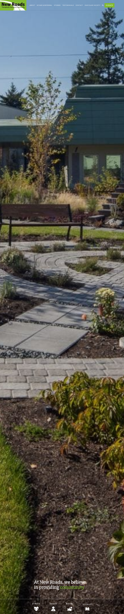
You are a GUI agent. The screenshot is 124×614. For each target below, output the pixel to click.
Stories (57, 5)
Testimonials (68, 5)
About (32, 5)
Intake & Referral (44, 5)
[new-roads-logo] (13, 5)
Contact (79, 5)
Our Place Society (92, 5)
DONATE (109, 5)
